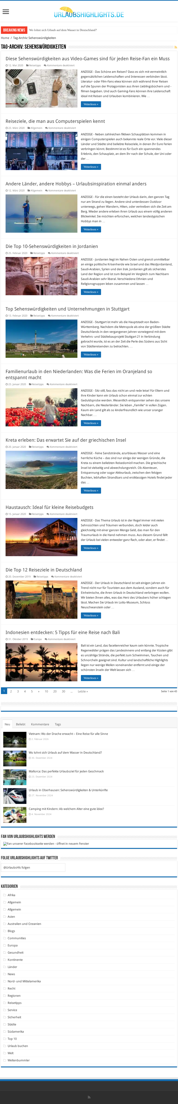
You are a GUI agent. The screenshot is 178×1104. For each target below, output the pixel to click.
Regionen (14, 995)
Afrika (11, 895)
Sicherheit (14, 1017)
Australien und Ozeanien (24, 924)
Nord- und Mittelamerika (24, 981)
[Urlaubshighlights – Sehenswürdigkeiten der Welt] (89, 10)
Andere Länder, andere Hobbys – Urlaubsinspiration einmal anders (76, 184)
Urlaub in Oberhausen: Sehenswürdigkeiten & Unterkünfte (68, 790)
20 (55, 691)
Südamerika (16, 1031)
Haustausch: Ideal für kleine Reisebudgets (49, 507)
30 (63, 691)
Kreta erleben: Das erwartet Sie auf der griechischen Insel (66, 440)
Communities (17, 938)
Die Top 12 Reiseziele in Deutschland (44, 570)
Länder (12, 967)
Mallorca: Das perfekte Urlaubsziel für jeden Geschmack (64, 30)
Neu (7, 724)
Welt (10, 1053)
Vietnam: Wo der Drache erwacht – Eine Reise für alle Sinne (68, 734)
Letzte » (83, 691)
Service (12, 1010)
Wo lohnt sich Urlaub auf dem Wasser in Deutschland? (65, 752)
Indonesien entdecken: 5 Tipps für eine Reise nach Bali (63, 632)
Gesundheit (15, 952)
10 (46, 691)
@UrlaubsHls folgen (16, 867)
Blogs (11, 931)
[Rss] (89, 1097)
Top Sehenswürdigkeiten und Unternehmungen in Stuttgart (68, 309)
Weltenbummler (19, 1060)
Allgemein (36, 128)
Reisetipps (35, 65)
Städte (12, 1024)
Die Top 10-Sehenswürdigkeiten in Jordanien (52, 246)
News (11, 974)
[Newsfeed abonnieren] (176, 47)
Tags (58, 724)
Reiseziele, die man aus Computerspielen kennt (56, 121)
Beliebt (20, 724)
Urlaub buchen (18, 1046)
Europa (38, 639)
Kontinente (15, 959)
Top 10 (12, 1039)
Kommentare (40, 724)
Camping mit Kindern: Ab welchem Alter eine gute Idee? (66, 809)
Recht (11, 988)
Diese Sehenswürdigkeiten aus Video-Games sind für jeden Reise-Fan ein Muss (88, 58)
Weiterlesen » (91, 104)
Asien (11, 916)
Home (5, 38)
